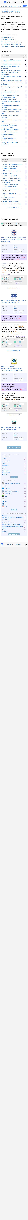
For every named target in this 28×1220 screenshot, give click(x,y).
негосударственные (7, 39)
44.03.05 (4, 263)
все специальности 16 (13, 415)
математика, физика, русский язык (11, 70)
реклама (18, 544)
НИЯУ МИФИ (8, 493)
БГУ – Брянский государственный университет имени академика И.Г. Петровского (14, 239)
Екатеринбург (5, 461)
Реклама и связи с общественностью (11, 524)
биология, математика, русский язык (11, 81)
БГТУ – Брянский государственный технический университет (14, 301)
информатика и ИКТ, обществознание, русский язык (10, 129)
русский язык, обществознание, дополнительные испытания (10, 92)
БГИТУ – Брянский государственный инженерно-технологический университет (12, 368)
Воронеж (4, 467)
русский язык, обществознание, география (10, 116)
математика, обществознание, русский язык (10, 73)
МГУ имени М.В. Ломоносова (12, 483)
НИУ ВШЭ (7, 488)
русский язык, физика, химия (9, 132)
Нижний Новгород (6, 470)
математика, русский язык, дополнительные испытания (9, 124)
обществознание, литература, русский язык (9, 143)
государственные (6, 37)
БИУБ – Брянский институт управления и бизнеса (11, 428)
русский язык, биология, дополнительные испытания (9, 98)
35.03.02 (4, 394)
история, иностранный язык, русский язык (11, 120)
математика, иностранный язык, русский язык (10, 67)
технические (15, 41)
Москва (4, 458)
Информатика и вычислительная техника (12, 526)
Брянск (16, 247)
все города (14, 477)
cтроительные (5, 46)
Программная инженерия (8, 522)
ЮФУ (6, 506)
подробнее (18, 283)
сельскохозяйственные (18, 46)
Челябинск (4, 474)
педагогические (16, 43)
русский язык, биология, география (11, 109)
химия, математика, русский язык (10, 64)
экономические (5, 41)
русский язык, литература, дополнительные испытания (9, 139)
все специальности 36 (13, 350)
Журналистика (5, 519)
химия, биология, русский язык (10, 95)
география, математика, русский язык (10, 102)
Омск (3, 469)
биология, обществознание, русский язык (11, 88)
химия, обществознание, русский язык (10, 112)
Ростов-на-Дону (6, 472)
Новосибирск (5, 465)
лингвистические (16, 44)
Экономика (5, 515)
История (4, 530)
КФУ (6, 504)
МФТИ (6, 486)
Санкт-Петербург (6, 460)
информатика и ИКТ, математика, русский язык (11, 61)
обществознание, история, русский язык (11, 77)
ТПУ (6, 496)
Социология (5, 531)
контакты (10, 544)
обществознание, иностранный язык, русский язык (12, 84)
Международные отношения (9, 521)
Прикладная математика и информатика (12, 517)
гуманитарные (5, 43)
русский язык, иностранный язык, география (10, 106)
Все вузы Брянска (14, 447)
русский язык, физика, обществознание (7, 135)
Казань (3, 463)
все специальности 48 (13, 288)
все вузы (14, 509)
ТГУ (6, 501)
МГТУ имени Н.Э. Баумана (12, 491)
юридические (5, 44)
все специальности (13, 207)
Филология (5, 528)
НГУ (6, 499)
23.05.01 (4, 324)
